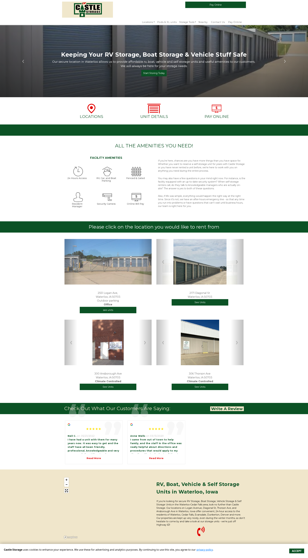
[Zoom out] (66, 484)
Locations (147, 22)
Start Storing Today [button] (154, 73)
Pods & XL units (167, 22)
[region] (107, 508)
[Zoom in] (66, 479)
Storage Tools (186, 22)
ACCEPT (296, 551)
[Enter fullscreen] (66, 490)
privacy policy (205, 549)
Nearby (203, 22)
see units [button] (108, 310)
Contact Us (218, 22)
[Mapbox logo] (71, 537)
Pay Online (235, 22)
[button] (70, 262)
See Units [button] (200, 302)
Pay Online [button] (216, 4)
